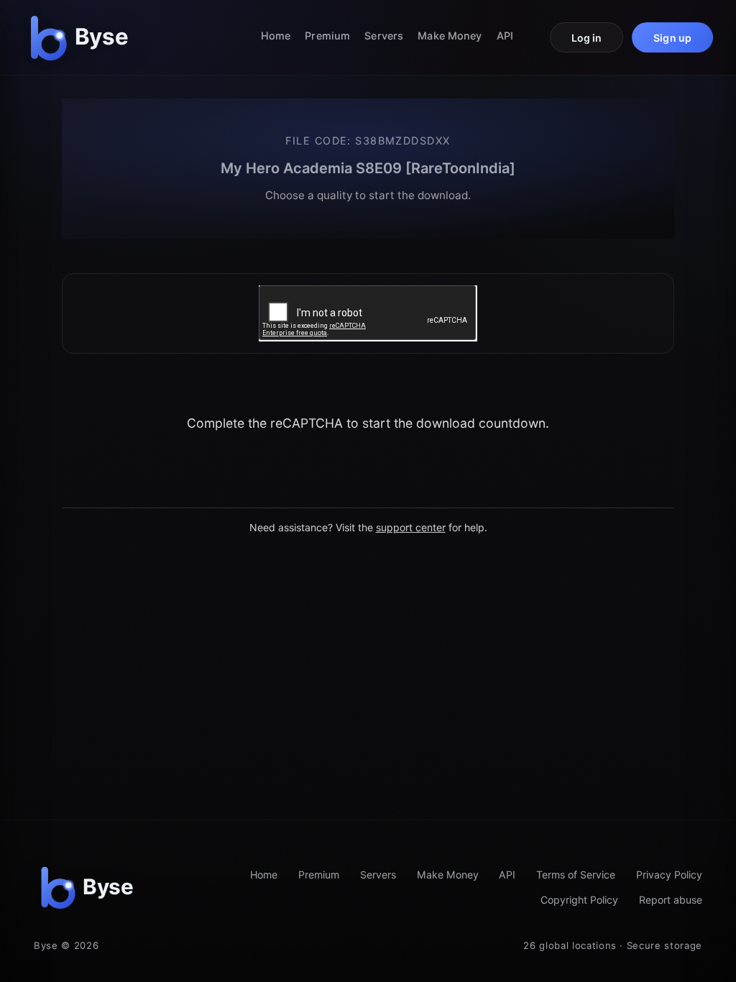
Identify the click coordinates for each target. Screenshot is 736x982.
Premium (327, 35)
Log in (586, 38)
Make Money (450, 35)
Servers (383, 35)
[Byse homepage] (82, 37)
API (505, 35)
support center (411, 527)
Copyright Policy (579, 900)
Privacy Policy (669, 874)
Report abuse (670, 900)
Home (275, 35)
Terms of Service (575, 874)
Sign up (672, 38)
